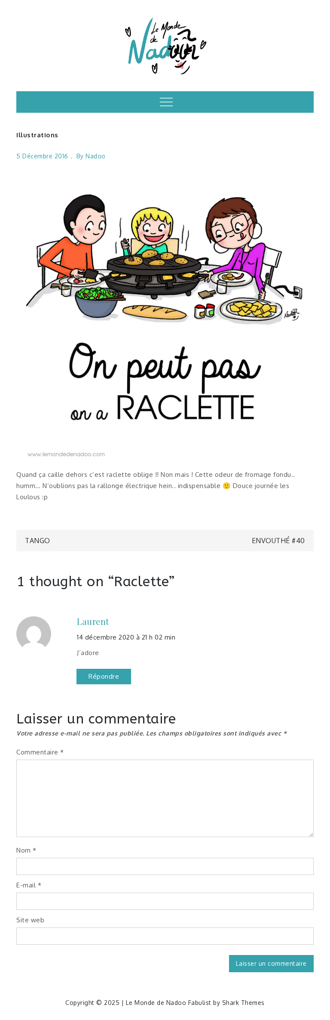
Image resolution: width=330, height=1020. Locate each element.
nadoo (96, 156)
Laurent (93, 621)
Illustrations (37, 135)
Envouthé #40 (278, 540)
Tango (37, 540)
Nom (26, 850)
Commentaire (40, 752)
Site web (30, 920)
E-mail (28, 885)
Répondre (104, 676)
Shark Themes (243, 1002)
